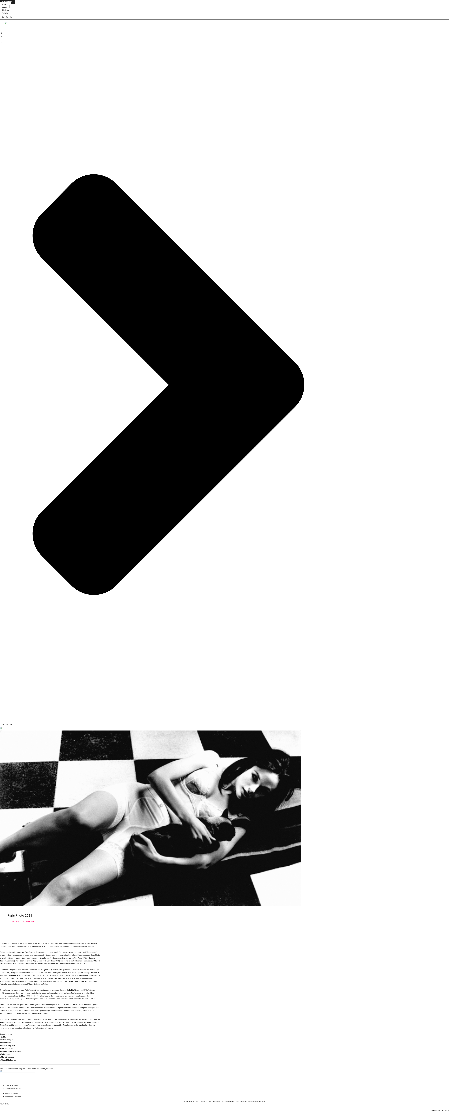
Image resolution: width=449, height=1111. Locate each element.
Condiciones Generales (13, 1088)
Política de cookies (12, 1085)
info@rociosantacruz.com (256, 1101)
